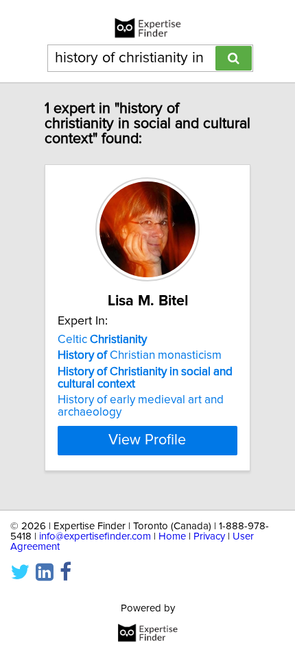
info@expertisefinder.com (95, 536)
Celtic (102, 339)
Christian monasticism (140, 355)
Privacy (209, 536)
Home (172, 536)
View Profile (147, 440)
